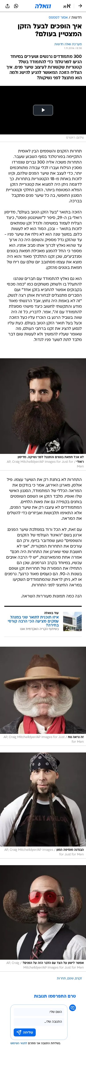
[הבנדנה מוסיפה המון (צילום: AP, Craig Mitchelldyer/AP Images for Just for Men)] (43, 805)
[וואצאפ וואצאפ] (16, 6)
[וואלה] (43, 6)
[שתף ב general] (7, 6)
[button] (67, 6)
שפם (70, 978)
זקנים (78, 978)
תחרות (61, 978)
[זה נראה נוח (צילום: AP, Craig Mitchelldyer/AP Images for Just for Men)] (43, 696)
